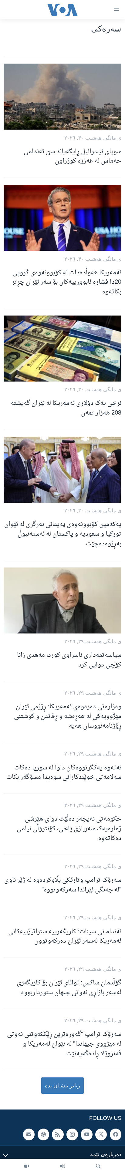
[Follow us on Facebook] (115, 1134)
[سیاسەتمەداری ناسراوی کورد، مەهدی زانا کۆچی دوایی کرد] (62, 600)
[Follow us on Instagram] (72, 1134)
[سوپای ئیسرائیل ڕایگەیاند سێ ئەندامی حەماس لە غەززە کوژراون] (62, 97)
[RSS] (57, 1134)
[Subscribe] (29, 1134)
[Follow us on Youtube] (86, 1134)
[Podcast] (43, 1134)
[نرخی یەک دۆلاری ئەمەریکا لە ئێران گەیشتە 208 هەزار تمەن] (62, 349)
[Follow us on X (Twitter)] (101, 1134)
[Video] (27, 1166)
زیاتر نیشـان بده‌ (62, 1086)
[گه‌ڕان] (98, 1166)
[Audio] (62, 1166)
